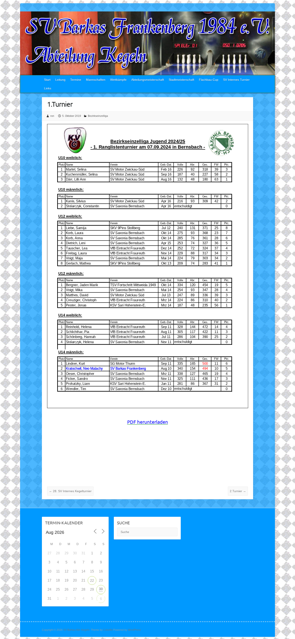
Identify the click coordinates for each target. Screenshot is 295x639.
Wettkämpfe (118, 79)
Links (47, 88)
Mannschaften (95, 79)
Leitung (60, 79)
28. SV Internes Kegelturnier (70, 491)
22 (92, 580)
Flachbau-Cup (208, 79)
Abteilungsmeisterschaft (147, 79)
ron (52, 115)
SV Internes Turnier (236, 79)
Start (47, 79)
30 (101, 589)
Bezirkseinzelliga (98, 115)
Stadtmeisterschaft (181, 79)
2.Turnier (238, 491)
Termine (75, 79)
